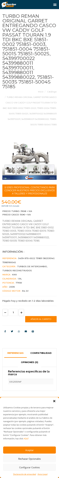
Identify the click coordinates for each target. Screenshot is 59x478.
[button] (54, 401)
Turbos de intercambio (32, 266)
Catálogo (52, 91)
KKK (14, 274)
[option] (29, 161)
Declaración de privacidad (24, 474)
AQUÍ (26, 438)
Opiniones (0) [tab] (29, 362)
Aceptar (29, 450)
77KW (19, 282)
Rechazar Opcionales (29, 458)
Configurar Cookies (29, 467)
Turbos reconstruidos (17, 270)
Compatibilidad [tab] (41, 353)
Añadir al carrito (41, 319)
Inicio (40, 91)
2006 (12, 287)
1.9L (20, 278)
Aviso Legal (43, 474)
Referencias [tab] (15, 353)
